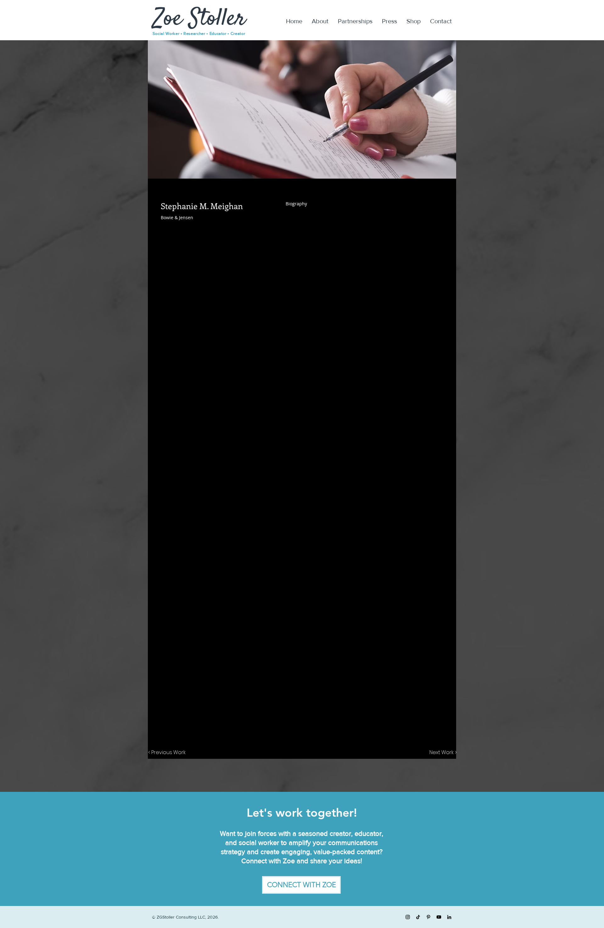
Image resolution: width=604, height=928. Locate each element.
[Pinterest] (428, 917)
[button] (301, 885)
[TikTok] (418, 917)
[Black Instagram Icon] (408, 917)
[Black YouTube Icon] (439, 917)
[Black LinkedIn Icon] (449, 917)
